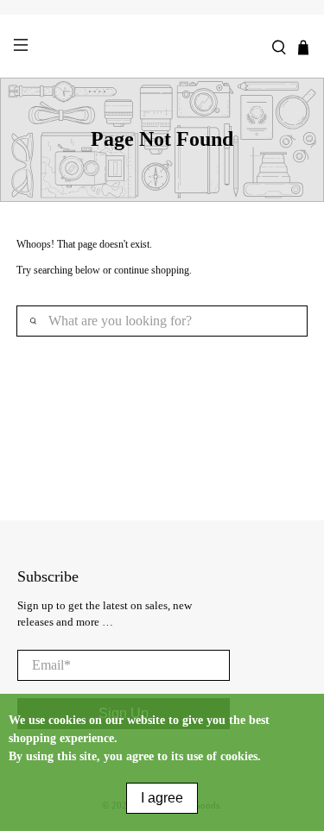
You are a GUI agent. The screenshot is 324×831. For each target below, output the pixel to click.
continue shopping (151, 270)
